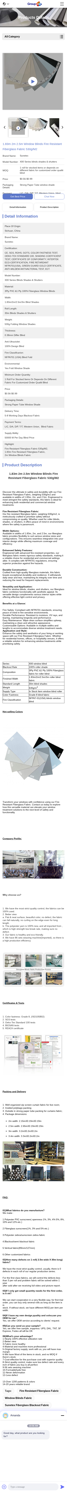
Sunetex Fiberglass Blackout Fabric (27, 1405)
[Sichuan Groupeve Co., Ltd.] (35, 3)
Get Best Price (17, 196)
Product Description (49, 207)
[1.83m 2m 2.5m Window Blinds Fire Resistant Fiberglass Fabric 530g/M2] (33, 81)
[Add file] (4, 1486)
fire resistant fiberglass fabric (39, 1391)
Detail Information (18, 207)
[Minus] (62, 1415)
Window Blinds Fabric (18, 1398)
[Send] (62, 1486)
